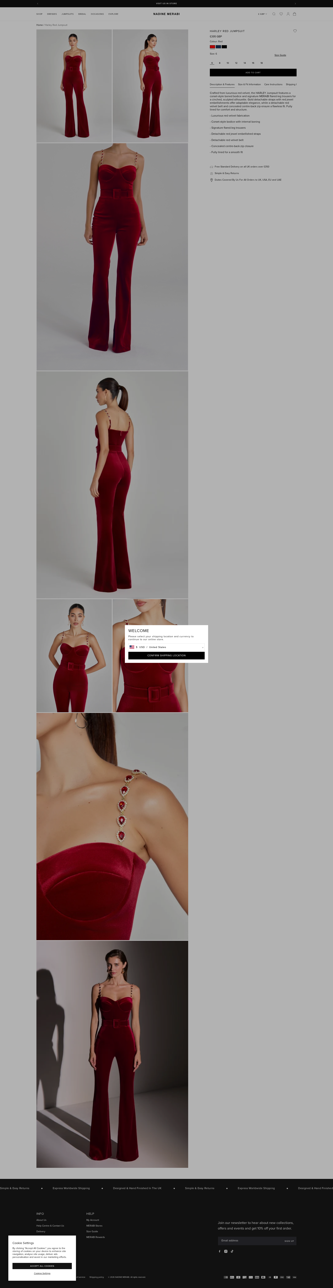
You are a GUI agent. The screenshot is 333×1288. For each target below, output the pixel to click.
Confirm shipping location (166, 655)
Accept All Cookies (42, 1265)
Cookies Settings (42, 1273)
